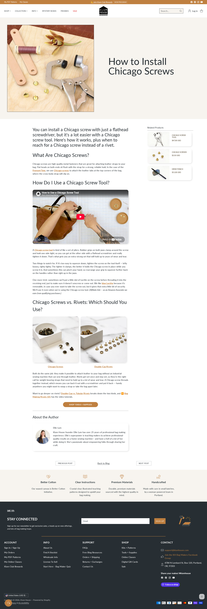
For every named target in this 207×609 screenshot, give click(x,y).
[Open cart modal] (201, 11)
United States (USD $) (16, 595)
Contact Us (88, 566)
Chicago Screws (55, 366)
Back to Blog (103, 463)
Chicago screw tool (43, 249)
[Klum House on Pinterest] (195, 2)
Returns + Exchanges (92, 561)
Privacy (13, 603)
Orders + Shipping (91, 557)
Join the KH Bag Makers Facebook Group (181, 556)
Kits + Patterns (129, 547)
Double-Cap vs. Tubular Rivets (75, 393)
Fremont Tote (39, 170)
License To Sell (50, 561)
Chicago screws (61, 170)
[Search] (180, 10)
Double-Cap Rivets (103, 366)
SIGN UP (160, 521)
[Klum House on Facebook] (191, 2)
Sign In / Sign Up (12, 547)
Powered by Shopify (41, 600)
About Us (47, 547)
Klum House (25, 600)
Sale (124, 566)
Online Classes (129, 557)
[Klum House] (103, 11)
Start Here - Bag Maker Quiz (57, 566)
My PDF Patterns (12, 557)
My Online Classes (13, 561)
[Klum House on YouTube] (201, 2)
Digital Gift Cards (130, 561)
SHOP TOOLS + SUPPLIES (80, 404)
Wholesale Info (50, 557)
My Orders (9, 552)
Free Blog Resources (92, 552)
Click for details (132, 2)
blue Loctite (107, 283)
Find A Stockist (50, 552)
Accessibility (23, 603)
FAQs (85, 547)
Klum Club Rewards (13, 566)
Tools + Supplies (129, 552)
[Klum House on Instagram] (198, 2)
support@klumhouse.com (177, 550)
